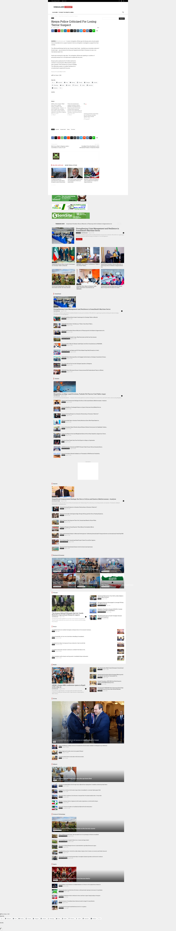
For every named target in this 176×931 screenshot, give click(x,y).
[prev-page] (52, 185)
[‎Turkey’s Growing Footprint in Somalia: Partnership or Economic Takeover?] (57, 415)
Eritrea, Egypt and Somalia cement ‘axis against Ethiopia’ (71, 751)
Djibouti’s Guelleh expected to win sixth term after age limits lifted (72, 778)
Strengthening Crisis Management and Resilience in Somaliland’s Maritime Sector (97, 229)
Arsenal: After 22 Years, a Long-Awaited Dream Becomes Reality (71, 878)
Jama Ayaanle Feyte (56, 500)
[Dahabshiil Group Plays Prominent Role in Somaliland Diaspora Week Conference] (88, 580)
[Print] (74, 30)
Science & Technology (56, 284)
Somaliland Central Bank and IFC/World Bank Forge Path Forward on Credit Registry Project (63, 568)
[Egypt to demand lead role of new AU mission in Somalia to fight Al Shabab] (88, 722)
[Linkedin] (65, 30)
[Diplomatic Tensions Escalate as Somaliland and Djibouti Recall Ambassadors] (54, 808)
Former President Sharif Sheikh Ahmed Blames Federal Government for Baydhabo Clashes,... (84, 427)
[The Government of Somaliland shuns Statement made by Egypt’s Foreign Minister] (54, 902)
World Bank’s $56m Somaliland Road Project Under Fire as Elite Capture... (78, 540)
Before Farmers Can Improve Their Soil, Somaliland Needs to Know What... (78, 520)
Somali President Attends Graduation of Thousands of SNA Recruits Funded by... (81, 453)
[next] (120, 224)
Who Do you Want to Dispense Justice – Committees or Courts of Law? (60, 147)
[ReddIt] (68, 30)
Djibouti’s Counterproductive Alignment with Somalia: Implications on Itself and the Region (78, 801)
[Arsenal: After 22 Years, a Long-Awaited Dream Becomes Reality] (88, 874)
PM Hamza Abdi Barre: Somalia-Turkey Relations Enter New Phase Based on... (80, 420)
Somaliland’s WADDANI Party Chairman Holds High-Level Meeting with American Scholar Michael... (111, 688)
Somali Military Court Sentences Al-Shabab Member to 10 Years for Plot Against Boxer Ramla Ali (80, 884)
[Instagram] (121, 1)
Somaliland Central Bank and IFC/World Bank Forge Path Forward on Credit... (111, 286)
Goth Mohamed (84, 232)
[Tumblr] (78, 30)
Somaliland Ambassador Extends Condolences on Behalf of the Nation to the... (69, 649)
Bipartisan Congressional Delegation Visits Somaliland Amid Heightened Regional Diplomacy (91, 181)
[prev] (118, 224)
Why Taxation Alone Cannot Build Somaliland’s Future (117, 585)
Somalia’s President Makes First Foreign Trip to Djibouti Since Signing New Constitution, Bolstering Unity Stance (83, 784)
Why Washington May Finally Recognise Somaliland (110, 668)
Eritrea (54, 741)
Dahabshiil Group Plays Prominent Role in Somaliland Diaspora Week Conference (87, 583)
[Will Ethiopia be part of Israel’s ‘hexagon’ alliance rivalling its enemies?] (93, 617)
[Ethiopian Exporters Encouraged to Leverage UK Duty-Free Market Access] (93, 604)
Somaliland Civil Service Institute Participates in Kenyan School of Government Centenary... (71, 629)
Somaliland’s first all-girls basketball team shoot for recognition (72, 906)
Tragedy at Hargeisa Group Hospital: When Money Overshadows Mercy (77, 527)
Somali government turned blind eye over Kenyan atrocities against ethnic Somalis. (91, 115)
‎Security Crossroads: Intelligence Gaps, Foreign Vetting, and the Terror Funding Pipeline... (81, 513)
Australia (57, 129)
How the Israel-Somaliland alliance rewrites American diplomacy (76, 547)
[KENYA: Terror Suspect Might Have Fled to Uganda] (59, 109)
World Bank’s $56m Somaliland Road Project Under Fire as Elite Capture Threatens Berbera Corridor (64, 583)
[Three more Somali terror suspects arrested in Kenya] (76, 109)
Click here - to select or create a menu (63, 12)
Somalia (55, 391)
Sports (60, 902)
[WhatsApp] (62, 30)
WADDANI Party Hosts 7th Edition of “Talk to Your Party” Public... (77, 324)
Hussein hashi (63, 129)
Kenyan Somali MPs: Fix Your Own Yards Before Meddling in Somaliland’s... (68, 636)
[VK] (87, 30)
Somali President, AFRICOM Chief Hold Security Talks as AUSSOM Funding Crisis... (109, 682)
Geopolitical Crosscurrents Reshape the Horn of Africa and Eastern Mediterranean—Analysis (84, 400)
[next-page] (54, 185)
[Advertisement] (100, 7)
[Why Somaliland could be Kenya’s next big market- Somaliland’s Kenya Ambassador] (120, 658)
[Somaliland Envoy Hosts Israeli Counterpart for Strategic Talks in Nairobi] (63, 255)
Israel (53, 177)
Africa (79, 571)
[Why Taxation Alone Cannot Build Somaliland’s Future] (112, 580)
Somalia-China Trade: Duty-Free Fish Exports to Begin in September (78, 440)
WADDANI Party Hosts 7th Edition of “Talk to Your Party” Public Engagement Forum (87, 223)
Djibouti (54, 780)
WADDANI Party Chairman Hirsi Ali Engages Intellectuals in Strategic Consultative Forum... (84, 357)
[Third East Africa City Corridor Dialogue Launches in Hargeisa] (57, 365)
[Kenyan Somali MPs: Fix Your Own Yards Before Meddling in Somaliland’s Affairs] (120, 638)
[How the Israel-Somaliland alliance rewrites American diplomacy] (55, 548)
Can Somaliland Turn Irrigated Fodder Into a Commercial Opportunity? (74, 840)
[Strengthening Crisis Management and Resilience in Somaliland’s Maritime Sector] (63, 236)
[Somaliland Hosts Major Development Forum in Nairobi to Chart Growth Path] (120, 644)
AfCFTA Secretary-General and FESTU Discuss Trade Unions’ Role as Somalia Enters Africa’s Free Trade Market (112, 567)
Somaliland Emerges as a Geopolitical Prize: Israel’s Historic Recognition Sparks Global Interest (58, 181)
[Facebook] (119, 1)
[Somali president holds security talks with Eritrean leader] (54, 758)
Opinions (63, 402)
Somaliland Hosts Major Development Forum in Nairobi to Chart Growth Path (68, 643)
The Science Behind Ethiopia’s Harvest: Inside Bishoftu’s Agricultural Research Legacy (67, 614)
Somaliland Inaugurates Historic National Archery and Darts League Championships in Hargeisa (79, 895)
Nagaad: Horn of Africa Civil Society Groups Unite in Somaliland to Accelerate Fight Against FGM (80, 790)
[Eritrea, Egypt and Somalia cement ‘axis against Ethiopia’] (54, 752)
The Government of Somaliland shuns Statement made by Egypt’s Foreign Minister (77, 901)
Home (52, 16)
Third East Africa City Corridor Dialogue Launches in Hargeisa (77, 363)
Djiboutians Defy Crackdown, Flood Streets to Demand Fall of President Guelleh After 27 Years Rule (80, 795)
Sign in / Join (64, 0)
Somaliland (86, 177)
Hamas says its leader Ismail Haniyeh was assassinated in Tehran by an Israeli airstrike (75, 181)
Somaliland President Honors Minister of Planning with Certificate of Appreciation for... (112, 265)
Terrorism (73, 129)
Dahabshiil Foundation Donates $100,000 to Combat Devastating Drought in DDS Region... (110, 609)
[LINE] (93, 30)
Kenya (68, 129)
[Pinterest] (59, 30)
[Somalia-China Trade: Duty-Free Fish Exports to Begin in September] (57, 442)
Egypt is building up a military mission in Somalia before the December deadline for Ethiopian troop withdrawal (83, 745)
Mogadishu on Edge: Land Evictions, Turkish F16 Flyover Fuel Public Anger (80, 394)
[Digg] (90, 30)
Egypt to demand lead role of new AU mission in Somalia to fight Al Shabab (76, 740)
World (56, 16)
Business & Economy (105, 284)
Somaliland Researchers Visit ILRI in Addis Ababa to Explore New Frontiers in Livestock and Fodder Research (83, 851)
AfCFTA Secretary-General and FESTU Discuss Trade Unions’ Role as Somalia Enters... (82, 447)
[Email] (71, 30)
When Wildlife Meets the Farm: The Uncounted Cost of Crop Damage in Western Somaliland (79, 834)
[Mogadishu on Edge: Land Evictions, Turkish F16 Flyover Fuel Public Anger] (88, 386)
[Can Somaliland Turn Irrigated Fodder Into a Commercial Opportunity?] (54, 841)
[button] (123, 12)
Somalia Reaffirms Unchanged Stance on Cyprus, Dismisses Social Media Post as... (81, 407)
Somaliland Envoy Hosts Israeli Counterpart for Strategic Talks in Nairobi (63, 264)
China (63, 441)
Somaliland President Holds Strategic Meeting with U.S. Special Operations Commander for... (110, 675)
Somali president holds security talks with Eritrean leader (71, 756)
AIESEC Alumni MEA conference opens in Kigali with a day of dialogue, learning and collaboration (87, 568)
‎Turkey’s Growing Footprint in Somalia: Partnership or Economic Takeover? (80, 414)
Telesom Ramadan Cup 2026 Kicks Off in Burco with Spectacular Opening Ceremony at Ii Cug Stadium (80, 890)
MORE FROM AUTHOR (71, 165)
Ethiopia (53, 610)
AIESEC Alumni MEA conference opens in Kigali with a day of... (68, 686)
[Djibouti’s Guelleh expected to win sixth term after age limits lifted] (88, 774)
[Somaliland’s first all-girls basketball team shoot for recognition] (54, 908)
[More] (97, 30)
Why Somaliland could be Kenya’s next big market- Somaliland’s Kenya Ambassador (70, 656)
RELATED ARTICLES (57, 165)
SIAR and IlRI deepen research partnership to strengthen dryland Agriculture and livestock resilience (81, 856)
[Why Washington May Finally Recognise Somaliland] (93, 669)
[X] (124, 1)
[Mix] (84, 30)
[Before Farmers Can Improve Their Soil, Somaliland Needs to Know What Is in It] (55, 522)
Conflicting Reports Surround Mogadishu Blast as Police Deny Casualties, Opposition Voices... (84, 433)
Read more (79, 239)
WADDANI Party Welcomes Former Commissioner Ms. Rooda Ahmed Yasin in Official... (83, 370)
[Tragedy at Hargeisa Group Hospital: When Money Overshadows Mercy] (55, 528)
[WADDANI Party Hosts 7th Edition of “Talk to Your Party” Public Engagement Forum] (88, 255)
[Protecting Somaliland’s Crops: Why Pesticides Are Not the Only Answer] (63, 277)
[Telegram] (81, 30)
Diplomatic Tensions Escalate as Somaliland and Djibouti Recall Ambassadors (75, 806)
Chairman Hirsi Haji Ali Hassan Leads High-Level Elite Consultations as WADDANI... (86, 287)
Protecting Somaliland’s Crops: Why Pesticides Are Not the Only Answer (61, 286)
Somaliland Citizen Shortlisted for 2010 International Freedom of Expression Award (89, 147)
